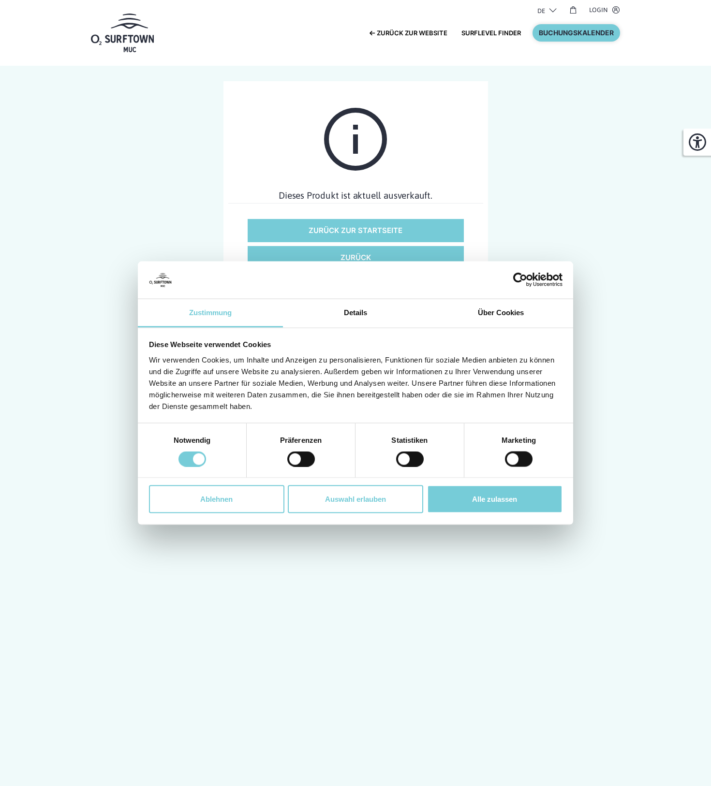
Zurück (356, 257)
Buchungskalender (576, 33)
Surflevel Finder (491, 33)
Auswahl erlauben (355, 499)
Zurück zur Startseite (355, 230)
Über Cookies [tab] (501, 312)
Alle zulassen (494, 499)
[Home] (122, 32)
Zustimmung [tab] (210, 312)
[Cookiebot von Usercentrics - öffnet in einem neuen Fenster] (520, 280)
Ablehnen (216, 499)
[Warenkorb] (573, 9)
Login (598, 10)
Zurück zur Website (411, 33)
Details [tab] (355, 312)
